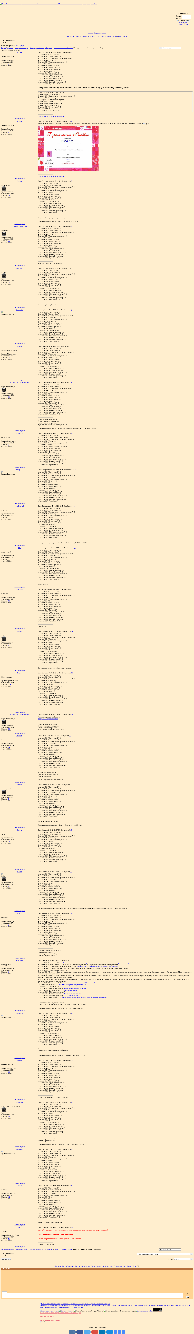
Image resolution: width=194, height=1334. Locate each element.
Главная (90, 33)
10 (74, 470)
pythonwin (19, 433)
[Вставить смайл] (189, 1292)
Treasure (19, 1185)
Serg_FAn (19, 960)
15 (72, 673)
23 (72, 1013)
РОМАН (19, 736)
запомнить (182, 21)
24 (72, 1060)
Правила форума (111, 36)
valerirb (19, 913)
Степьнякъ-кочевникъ (19, 226)
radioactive (19, 589)
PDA (125, 36)
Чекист (19, 181)
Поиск (120, 36)
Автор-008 (19, 1149)
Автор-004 (19, 310)
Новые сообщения (89, 36)
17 (70, 736)
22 (71, 960)
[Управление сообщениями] (191, 1292)
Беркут (21, 46)
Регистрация (183, 24)
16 (72, 714)
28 (72, 1227)
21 (71, 913)
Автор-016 (19, 1013)
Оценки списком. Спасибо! (63, 48)
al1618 (19, 872)
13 (74, 589)
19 (71, 830)
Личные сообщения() (74, 36)
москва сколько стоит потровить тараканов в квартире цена (60, 1313)
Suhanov (19, 785)
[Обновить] (187, 1292)
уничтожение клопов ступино (50, 1320)
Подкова (19, 346)
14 (72, 631)
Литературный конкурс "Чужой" (41, 48)
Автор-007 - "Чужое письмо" (48, 719)
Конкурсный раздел (21, 48)
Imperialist (19, 1102)
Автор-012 (19, 470)
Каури (19, 673)
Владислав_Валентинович (19, 382)
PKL (16, 46)
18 (71, 785)
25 (72, 1102)
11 (74, 506)
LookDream (19, 268)
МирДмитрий (19, 506)
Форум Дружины (100, 33)
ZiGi (19, 548)
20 (71, 872)
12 (74, 548)
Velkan (19, 1060)
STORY (19, 52)
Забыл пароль (183, 23)
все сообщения (20, 118)
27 (72, 1185)
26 (72, 1149)
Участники (100, 36)
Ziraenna (19, 631)
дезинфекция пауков (47, 1316)
